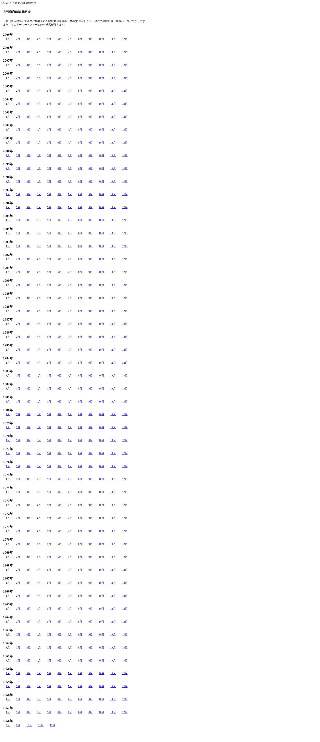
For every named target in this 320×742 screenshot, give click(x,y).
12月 (125, 39)
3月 (28, 39)
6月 (60, 39)
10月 (101, 39)
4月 (39, 39)
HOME (5, 3)
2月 (18, 39)
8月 (80, 39)
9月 (90, 39)
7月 (70, 39)
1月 (8, 39)
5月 (49, 39)
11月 (113, 39)
